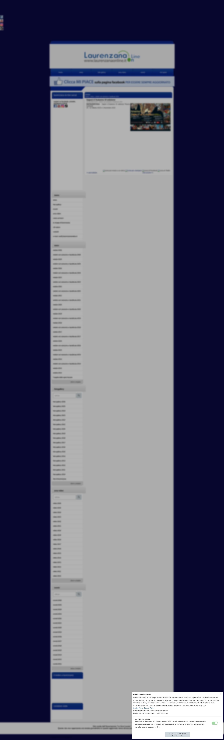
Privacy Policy (149, 708)
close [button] (220, 694)
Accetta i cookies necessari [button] (177, 734)
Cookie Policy (138, 708)
